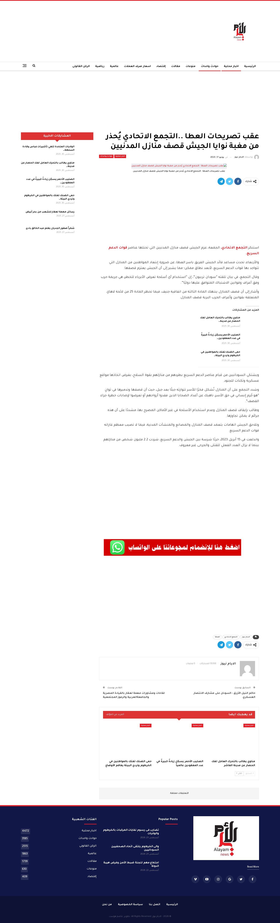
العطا (217, 637)
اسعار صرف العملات (137, 66)
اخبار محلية (231, 66)
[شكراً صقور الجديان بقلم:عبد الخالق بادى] (85, 233)
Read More (253, 867)
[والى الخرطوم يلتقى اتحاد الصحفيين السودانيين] (169, 851)
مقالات (175, 66)
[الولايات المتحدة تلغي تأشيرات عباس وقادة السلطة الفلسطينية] (85, 151)
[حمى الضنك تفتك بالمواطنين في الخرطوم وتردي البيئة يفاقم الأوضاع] (251, 357)
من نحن (107, 904)
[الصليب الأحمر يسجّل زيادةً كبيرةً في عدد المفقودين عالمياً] (251, 339)
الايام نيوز (246, 637)
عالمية (114, 66)
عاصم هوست (116, 916)
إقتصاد (161, 66)
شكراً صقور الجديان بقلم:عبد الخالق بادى (50, 228)
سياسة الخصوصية (130, 904)
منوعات (190, 66)
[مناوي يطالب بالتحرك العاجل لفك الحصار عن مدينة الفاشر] (251, 322)
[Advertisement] (99, 31)
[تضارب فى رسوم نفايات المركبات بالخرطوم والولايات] (169, 835)
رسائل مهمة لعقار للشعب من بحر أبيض (50, 212)
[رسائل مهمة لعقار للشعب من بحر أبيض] (85, 216)
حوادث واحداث (209, 66)
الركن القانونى (81, 66)
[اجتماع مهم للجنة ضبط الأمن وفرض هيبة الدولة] (169, 867)
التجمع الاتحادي (234, 248)
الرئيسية (250, 66)
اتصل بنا (154, 904)
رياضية (99, 66)
